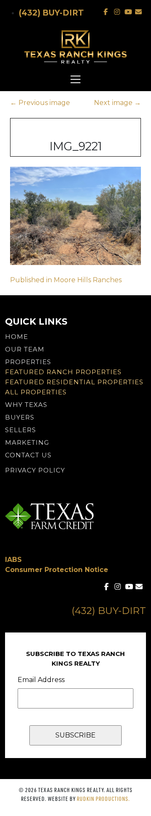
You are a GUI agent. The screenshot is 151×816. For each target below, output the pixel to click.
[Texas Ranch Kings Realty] (75, 47)
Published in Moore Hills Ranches (66, 280)
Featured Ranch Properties (63, 372)
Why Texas (26, 405)
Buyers (19, 417)
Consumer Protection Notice (56, 570)
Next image (117, 103)
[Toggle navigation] (75, 79)
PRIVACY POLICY (35, 470)
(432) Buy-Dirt (51, 13)
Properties (28, 362)
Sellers (20, 430)
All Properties (36, 392)
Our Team (24, 349)
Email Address (41, 680)
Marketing (27, 442)
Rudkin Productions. (103, 798)
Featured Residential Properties (74, 382)
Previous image (40, 103)
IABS (13, 560)
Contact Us (28, 455)
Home (16, 337)
